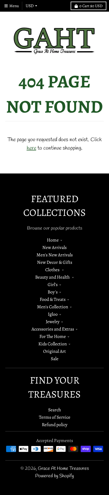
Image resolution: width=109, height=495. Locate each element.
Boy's (53, 292)
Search (54, 410)
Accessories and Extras (52, 329)
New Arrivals (54, 247)
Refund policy (54, 424)
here (31, 148)
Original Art (54, 351)
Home (53, 240)
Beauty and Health (52, 277)
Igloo (53, 314)
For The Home (52, 336)
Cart (91, 5)
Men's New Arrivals (55, 255)
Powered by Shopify (54, 476)
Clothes (52, 269)
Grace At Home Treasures (63, 469)
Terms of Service (54, 417)
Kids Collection (52, 344)
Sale (54, 358)
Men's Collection (52, 307)
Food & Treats (53, 299)
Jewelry (53, 321)
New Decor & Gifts (54, 262)
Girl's (53, 284)
